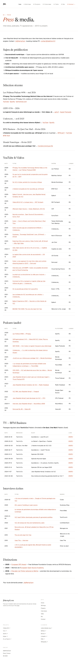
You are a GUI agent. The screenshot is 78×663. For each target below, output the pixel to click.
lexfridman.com (21, 102)
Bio (63, 4)
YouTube (6, 102)
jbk (4, 4)
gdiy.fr (57, 112)
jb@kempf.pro (20, 41)
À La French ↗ (7, 639)
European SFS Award (19, 564)
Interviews (47, 4)
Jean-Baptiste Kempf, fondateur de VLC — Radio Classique (31, 385)
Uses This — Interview (21, 540)
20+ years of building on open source (26, 505)
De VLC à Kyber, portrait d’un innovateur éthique (27, 182)
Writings (27, 4)
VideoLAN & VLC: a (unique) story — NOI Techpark (28, 202)
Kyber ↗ (5, 636)
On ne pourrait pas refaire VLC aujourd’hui (25, 289)
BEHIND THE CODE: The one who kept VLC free (27, 309)
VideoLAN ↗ (6, 628)
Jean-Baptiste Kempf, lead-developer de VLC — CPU (29, 398)
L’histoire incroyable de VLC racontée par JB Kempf (28, 189)
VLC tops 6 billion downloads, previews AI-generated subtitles (33, 517)
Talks (56, 4)
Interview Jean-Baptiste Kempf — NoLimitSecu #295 (29, 403)
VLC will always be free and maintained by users (29, 523)
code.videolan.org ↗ (46, 628)
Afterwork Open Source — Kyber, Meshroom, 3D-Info (29, 209)
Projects (36, 4)
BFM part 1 (61, 133)
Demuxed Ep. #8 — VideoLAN (21, 409)
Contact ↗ (71, 4)
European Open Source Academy (32, 568)
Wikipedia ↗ (44, 642)
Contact (43, 619)
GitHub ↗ (43, 631)
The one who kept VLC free (23, 535)
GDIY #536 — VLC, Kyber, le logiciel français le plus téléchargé (32, 346)
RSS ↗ (43, 639)
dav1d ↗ (5, 633)
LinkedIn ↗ (44, 636)
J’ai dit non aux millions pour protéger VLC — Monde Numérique (32, 358)
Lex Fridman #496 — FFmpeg (22, 334)
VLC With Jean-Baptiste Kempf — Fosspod (26, 391)
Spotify (12, 102)
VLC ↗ (5, 631)
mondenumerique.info (45, 146)
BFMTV (71, 437)
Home (20, 4)
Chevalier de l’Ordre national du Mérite (24, 571)
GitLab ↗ (43, 633)
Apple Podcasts (65, 112)
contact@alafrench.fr (48, 41)
